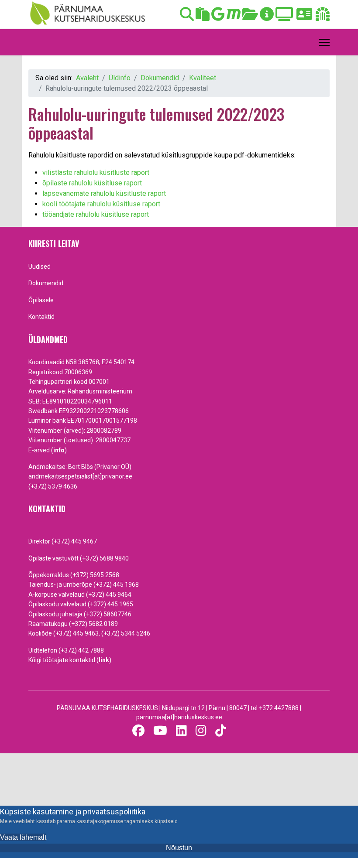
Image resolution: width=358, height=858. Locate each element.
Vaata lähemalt (23, 837)
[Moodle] (234, 17)
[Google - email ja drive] (218, 17)
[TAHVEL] (203, 17)
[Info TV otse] (284, 17)
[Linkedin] (181, 731)
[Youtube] (160, 731)
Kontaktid (41, 316)
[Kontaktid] (304, 17)
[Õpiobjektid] (250, 17)
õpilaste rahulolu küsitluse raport (92, 183)
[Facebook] (138, 731)
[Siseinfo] (323, 17)
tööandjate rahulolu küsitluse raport (95, 214)
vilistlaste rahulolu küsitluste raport (95, 172)
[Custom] (220, 731)
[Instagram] (201, 731)
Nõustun (179, 847)
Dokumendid (45, 283)
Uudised (39, 266)
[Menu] (324, 42)
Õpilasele (41, 300)
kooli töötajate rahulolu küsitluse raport (101, 204)
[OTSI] (187, 17)
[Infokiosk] (267, 17)
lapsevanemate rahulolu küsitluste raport (104, 193)
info (59, 450)
